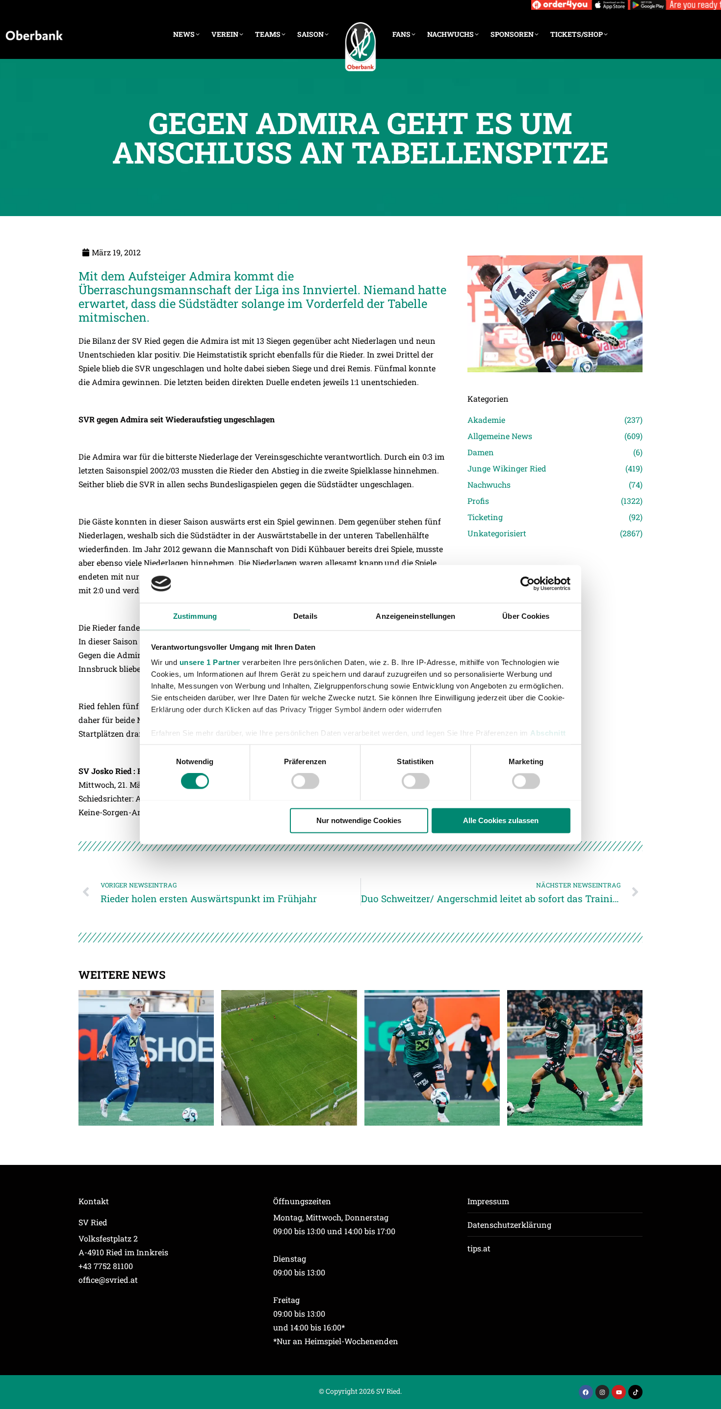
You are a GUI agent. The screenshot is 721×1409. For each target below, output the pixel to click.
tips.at (478, 1248)
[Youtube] (619, 1392)
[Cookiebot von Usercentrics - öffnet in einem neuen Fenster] (527, 583)
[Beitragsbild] (146, 1058)
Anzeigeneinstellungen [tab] (415, 616)
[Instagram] (602, 1392)
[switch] (305, 781)
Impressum (488, 1201)
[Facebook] (586, 1392)
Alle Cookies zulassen (501, 820)
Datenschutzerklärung (509, 1224)
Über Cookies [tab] (525, 616)
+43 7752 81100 (105, 1266)
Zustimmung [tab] (195, 616)
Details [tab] (305, 616)
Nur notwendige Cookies (358, 820)
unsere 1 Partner (210, 663)
